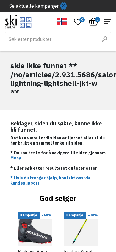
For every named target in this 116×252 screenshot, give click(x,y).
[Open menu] (107, 21)
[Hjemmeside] (18, 21)
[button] (62, 21)
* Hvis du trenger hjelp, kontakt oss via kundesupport (50, 180)
